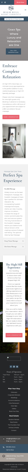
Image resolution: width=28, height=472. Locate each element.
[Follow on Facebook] (2, 2)
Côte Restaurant (14, 403)
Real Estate (13, 422)
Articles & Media (14, 427)
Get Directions (10, 458)
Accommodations (14, 400)
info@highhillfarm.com (13, 438)
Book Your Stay (14, 411)
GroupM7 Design (21, 469)
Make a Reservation (11, 117)
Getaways (14, 392)
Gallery (14, 408)
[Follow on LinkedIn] (17, 366)
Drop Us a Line (10, 441)
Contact (13, 430)
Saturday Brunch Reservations (14, 19)
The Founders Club (14, 425)
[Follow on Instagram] (5, 2)
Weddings (14, 397)
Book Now (20, 2)
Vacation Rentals (13, 419)
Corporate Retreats (14, 395)
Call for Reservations (13, 51)
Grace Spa (14, 406)
